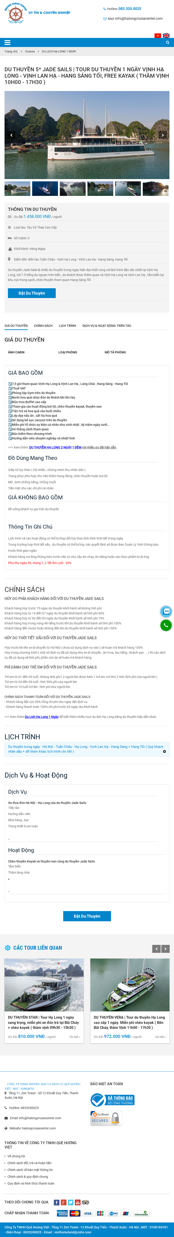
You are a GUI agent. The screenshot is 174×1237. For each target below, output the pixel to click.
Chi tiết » (74, 1037)
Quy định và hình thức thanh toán (30, 1183)
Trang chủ (11, 51)
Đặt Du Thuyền (32, 293)
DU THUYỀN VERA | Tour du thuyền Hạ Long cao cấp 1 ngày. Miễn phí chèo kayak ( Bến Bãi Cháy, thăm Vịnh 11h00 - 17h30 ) (129, 1022)
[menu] (7, 43)
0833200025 (30, 1108)
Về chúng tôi (16, 1156)
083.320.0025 (129, 9)
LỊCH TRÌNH (67, 326)
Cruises (30, 51)
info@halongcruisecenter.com (139, 18)
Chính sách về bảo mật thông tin (30, 1170)
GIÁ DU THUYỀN (16, 326)
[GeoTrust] (106, 1116)
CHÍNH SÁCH (43, 326)
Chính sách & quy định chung (27, 1176)
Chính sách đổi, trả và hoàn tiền (29, 1163)
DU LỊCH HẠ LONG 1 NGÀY (59, 51)
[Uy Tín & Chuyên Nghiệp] (16, 13)
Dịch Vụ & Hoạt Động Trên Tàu (106, 326)
